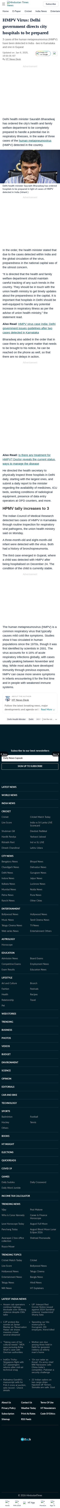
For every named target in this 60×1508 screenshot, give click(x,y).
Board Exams (36, 958)
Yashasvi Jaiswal (38, 837)
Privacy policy (9, 1408)
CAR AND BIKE (9, 1095)
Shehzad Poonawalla (40, 1238)
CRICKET (6, 811)
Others (5, 1128)
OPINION (6, 1079)
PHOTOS (6, 1038)
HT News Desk (13, 59)
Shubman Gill (8, 831)
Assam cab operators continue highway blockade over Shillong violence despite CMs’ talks (14, 1309)
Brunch (33, 983)
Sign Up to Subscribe (30, 766)
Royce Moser (8, 1247)
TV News (34, 926)
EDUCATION (8, 953)
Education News (38, 970)
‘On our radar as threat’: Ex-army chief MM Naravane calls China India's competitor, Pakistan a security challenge (43, 1366)
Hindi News (36, 1283)
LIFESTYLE (7, 978)
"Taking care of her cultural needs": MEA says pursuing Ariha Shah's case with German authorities (13, 1347)
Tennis (33, 1122)
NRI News (7, 1288)
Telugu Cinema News (12, 926)
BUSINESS (7, 1030)
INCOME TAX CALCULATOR (16, 1196)
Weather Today (28, 1408)
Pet (3, 1006)
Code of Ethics (47, 1414)
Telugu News (8, 1283)
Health (5, 994)
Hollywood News (38, 914)
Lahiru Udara (36, 848)
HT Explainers (37, 1288)
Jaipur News (36, 878)
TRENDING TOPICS (11, 1255)
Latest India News (14, 1299)
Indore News (8, 878)
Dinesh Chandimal (11, 848)
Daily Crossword (38, 1182)
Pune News (35, 895)
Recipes (34, 994)
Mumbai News (9, 890)
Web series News (10, 931)
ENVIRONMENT (10, 1063)
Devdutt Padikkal (38, 831)
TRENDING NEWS (11, 1204)
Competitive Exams (11, 964)
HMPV (39, 719)
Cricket (28, 11)
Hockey (5, 1122)
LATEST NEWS (9, 787)
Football (34, 1117)
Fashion (5, 989)
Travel (33, 1000)
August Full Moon (39, 1224)
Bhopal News (36, 862)
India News (41, 11)
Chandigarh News (10, 867)
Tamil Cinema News (39, 920)
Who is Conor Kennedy (13, 1215)
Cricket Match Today (40, 817)
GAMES (5, 1177)
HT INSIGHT (8, 1144)
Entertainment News (12, 1277)
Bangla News (36, 1277)
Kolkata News (8, 884)
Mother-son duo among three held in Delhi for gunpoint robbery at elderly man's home (42, 1347)
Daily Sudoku (8, 1182)
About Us (6, 1403)
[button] (4, 4)
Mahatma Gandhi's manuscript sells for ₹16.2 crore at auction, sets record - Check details (14, 1385)
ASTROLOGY (8, 939)
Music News (8, 920)
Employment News (39, 964)
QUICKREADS (9, 1160)
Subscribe (51, 4)
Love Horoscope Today (13, 1224)
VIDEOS (6, 1046)
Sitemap (6, 1419)
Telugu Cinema (37, 1271)
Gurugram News (38, 873)
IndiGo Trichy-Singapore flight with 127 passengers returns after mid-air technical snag (13, 1364)
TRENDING (7, 1022)
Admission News (10, 958)
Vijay (4, 1210)
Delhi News (7, 873)
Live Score (7, 823)
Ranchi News (8, 901)
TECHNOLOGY (9, 1103)
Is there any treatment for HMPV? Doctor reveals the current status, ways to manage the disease (29, 459)
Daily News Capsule (13, 758)
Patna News (7, 895)
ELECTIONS (7, 1152)
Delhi (31, 719)
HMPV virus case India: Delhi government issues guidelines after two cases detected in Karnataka (29, 328)
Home (6, 11)
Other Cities (36, 901)
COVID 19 (7, 1169)
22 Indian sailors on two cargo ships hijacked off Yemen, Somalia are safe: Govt (43, 1383)
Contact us (26, 1403)
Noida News (36, 890)
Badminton (7, 1117)
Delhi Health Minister (16, 719)
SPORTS (6, 1111)
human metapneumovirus (35, 140)
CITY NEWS (7, 856)
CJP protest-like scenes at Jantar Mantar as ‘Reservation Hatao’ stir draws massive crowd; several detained (15, 1328)
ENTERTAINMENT (11, 909)
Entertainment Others (41, 931)
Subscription (8, 1414)
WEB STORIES (9, 1014)
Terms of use (46, 1403)
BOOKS (5, 1136)
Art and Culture (9, 983)
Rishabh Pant (8, 842)
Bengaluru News (10, 862)
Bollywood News (10, 914)
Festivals (34, 989)
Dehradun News (38, 867)
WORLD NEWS (9, 795)
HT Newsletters (48, 1408)
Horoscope (7, 945)
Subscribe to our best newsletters (30, 750)
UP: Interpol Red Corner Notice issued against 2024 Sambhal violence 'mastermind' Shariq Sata (43, 1309)
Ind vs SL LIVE (37, 842)
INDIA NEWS (8, 803)
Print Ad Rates (28, 1414)
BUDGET (6, 1054)
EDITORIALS (8, 1087)
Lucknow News (37, 884)
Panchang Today (10, 1229)
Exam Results (8, 970)
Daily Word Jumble (11, 1188)
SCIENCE (6, 1071)
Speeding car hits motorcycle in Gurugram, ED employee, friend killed (43, 1326)
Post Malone (36, 1210)
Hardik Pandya (9, 837)
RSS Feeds (26, 1419)
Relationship (8, 1000)
